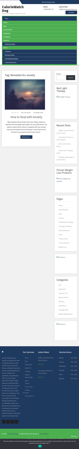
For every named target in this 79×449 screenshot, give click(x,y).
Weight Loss (63, 247)
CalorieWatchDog (12, 434)
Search (58, 74)
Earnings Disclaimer (11, 59)
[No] (77, 444)
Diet (60, 285)
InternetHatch (44, 434)
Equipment (7, 33)
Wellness (6, 40)
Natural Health (10, 44)
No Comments (26, 113)
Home (5, 23)
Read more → (26, 137)
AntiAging (6, 37)
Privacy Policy (10, 55)
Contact (71, 12)
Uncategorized (38, 113)
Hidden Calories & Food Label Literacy (45, 359)
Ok (40, 446)
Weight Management (65, 314)
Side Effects (62, 306)
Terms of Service (10, 62)
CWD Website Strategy (66, 222)
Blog (4, 26)
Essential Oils (7, 30)
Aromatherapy (63, 210)
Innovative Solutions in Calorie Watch (45, 372)
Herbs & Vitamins (64, 230)
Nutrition (62, 302)
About (5, 48)
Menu (6, 18)
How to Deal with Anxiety (26, 117)
